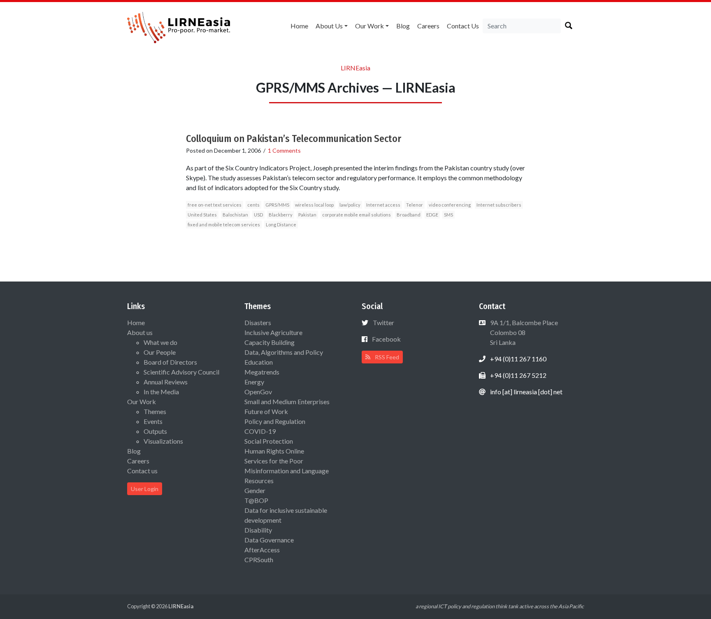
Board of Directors (170, 362)
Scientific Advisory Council (181, 372)
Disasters (257, 322)
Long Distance (281, 224)
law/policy (349, 204)
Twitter (383, 322)
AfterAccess (262, 550)
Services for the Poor (273, 461)
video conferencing (450, 204)
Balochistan (235, 214)
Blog (403, 26)
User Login (144, 488)
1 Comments (284, 150)
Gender (254, 490)
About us (329, 26)
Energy (254, 382)
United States (202, 214)
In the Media (161, 392)
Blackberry (281, 214)
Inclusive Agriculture (273, 332)
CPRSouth (258, 559)
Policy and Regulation (274, 421)
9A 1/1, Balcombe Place (523, 332)
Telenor (414, 204)
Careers (428, 26)
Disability (258, 530)
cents (253, 204)
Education (258, 362)
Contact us (463, 26)
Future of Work (266, 411)
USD (258, 214)
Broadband (409, 214)
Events (153, 421)
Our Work (369, 26)
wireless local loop (314, 204)
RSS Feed (386, 357)
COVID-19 (260, 431)
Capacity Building (269, 342)
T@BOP (256, 500)
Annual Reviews (166, 382)
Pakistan (307, 214)
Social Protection (268, 441)
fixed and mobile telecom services (224, 224)
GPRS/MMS (277, 204)
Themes (155, 411)
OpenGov (258, 392)
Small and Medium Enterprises (287, 401)
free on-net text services (215, 204)
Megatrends (261, 372)
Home (299, 26)
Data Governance (269, 540)
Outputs (155, 431)
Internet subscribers (498, 204)
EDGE (432, 214)
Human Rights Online (274, 451)
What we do (160, 342)
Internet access (383, 204)
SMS (448, 214)
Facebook (386, 339)
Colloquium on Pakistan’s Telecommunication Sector (293, 138)
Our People (160, 352)
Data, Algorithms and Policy (283, 352)
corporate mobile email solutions (356, 214)
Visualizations (163, 441)
